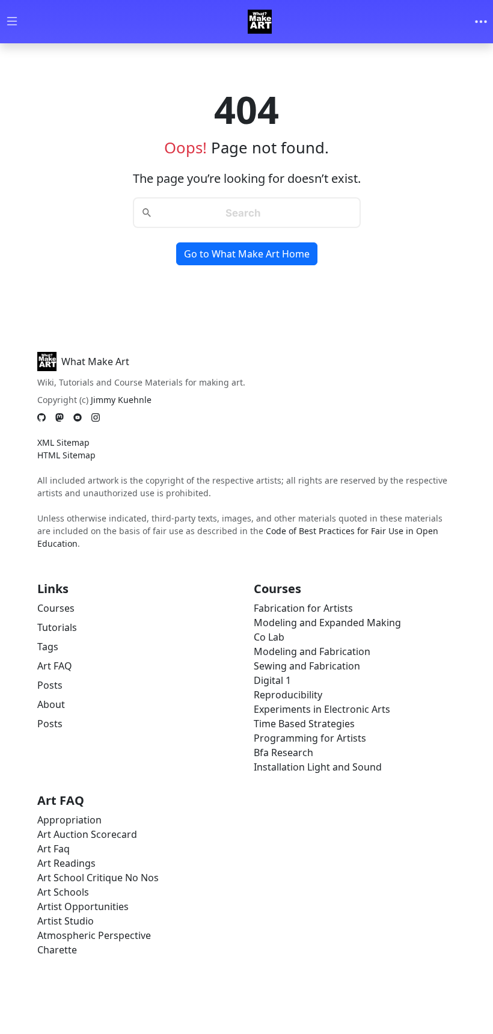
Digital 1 (272, 680)
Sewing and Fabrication (307, 665)
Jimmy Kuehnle (121, 399)
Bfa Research (283, 752)
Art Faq (53, 848)
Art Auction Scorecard (87, 834)
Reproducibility (288, 694)
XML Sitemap (63, 442)
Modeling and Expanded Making (327, 622)
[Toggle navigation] (481, 22)
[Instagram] (95, 417)
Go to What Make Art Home (247, 253)
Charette (57, 949)
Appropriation (69, 819)
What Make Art (95, 361)
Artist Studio (65, 921)
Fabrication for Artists (303, 608)
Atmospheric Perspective (94, 935)
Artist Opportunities (83, 906)
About (51, 704)
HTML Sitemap (66, 455)
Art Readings (66, 863)
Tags (47, 646)
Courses (56, 608)
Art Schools (63, 892)
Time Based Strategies (304, 723)
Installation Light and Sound (318, 767)
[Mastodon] (59, 417)
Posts (50, 685)
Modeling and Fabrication (312, 651)
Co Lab (269, 637)
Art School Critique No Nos (98, 877)
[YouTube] (77, 417)
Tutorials (57, 627)
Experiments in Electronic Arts (322, 709)
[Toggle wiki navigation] (12, 22)
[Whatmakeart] (260, 21)
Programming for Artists (310, 738)
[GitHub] (41, 417)
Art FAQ (54, 665)
